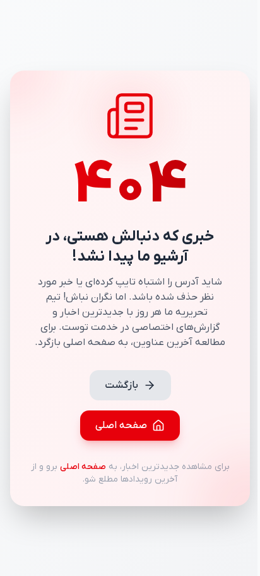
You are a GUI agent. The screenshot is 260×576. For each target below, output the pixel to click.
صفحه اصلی (121, 425)
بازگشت (121, 385)
